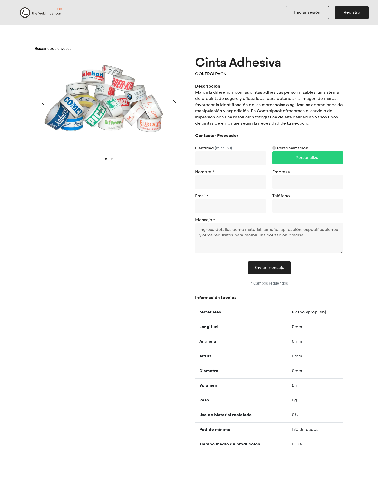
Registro (352, 13)
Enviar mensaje (269, 268)
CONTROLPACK (210, 74)
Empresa (281, 172)
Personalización (292, 148)
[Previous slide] (43, 103)
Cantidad (213, 148)
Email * (202, 196)
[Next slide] (174, 103)
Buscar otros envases (53, 49)
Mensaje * (205, 220)
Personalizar (308, 158)
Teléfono (281, 196)
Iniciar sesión (307, 13)
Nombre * (204, 172)
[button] (106, 158)
